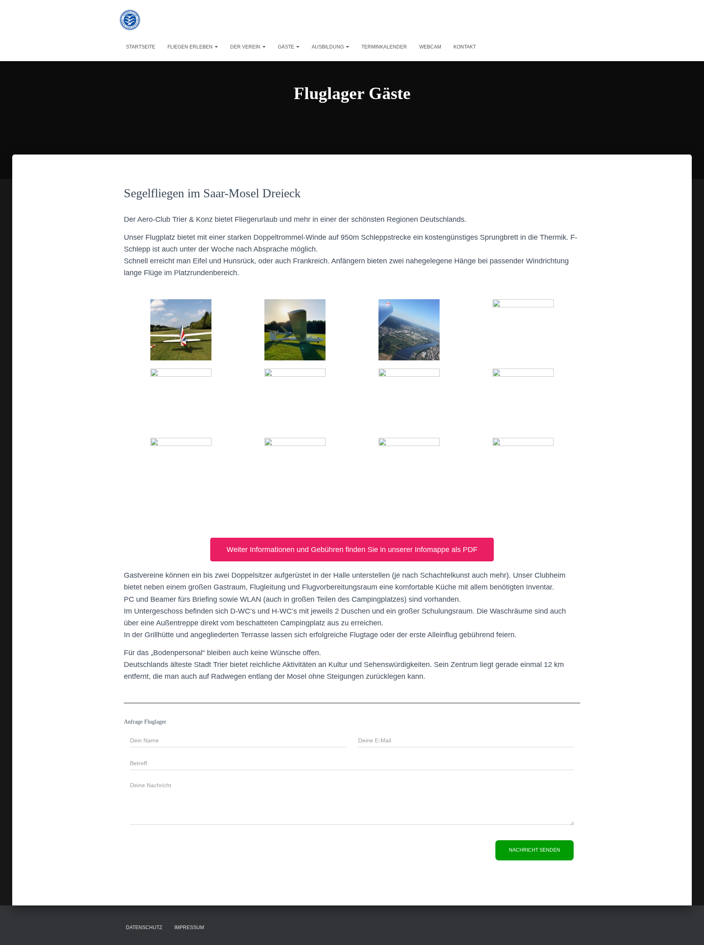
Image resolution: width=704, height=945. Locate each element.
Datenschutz (144, 927)
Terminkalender (384, 47)
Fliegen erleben (190, 47)
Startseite (140, 47)
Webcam (430, 47)
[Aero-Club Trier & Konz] (130, 20)
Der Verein (246, 47)
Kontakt (464, 47)
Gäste (286, 47)
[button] (216, 47)
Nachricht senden (534, 850)
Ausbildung (328, 47)
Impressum (189, 927)
